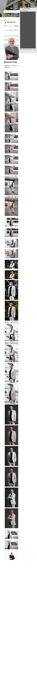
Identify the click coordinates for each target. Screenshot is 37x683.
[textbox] (12, 11)
